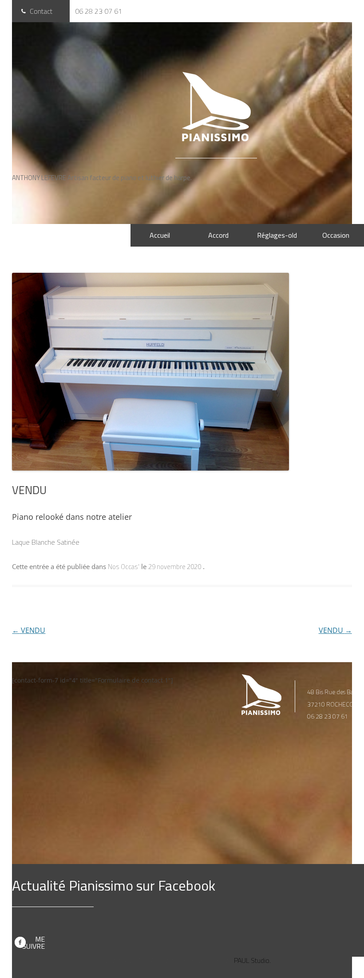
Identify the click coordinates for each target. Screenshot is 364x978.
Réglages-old (277, 235)
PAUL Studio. (252, 960)
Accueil (160, 235)
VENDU (28, 630)
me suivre (33, 942)
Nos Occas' (123, 567)
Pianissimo (216, 107)
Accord (218, 235)
